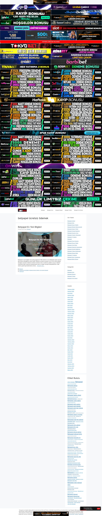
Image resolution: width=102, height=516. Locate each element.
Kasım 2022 (70, 335)
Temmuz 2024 (71, 311)
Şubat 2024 (70, 321)
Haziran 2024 (71, 313)
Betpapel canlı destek (74, 406)
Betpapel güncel (71, 428)
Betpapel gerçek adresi (75, 419)
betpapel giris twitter (79, 421)
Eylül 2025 (70, 293)
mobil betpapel (70, 502)
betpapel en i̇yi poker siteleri (72, 417)
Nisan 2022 (70, 347)
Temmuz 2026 (71, 289)
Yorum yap (21, 271)
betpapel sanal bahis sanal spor (72, 466)
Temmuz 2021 (71, 366)
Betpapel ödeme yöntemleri (73, 488)
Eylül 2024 (70, 307)
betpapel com (78, 416)
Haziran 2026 (71, 291)
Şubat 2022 (70, 351)
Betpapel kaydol (71, 443)
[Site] (25, 72)
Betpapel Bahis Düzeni (73, 259)
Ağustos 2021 (71, 364)
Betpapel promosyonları (74, 464)
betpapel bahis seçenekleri (72, 393)
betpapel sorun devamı (71, 469)
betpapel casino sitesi (71, 416)
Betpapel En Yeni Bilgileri (30, 227)
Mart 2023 (70, 327)
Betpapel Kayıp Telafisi (73, 225)
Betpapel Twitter (68, 210)
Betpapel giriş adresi (74, 425)
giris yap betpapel (71, 499)
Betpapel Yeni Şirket (72, 245)
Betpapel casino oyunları (75, 414)
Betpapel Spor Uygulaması (74, 257)
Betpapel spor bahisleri (79, 469)
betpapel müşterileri (80, 453)
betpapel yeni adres (71, 479)
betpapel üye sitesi (70, 492)
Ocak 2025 (70, 301)
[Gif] (51, 99)
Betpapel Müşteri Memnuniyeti (75, 227)
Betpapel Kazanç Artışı (73, 233)
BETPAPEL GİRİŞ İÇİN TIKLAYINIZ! (51, 41)
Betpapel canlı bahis (74, 400)
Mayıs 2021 (70, 370)
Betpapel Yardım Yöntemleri (74, 235)
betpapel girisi (71, 421)
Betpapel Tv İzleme (72, 237)
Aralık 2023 (70, 325)
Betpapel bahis (71, 390)
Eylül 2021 (70, 362)
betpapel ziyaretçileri (71, 486)
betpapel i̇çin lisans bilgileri (78, 439)
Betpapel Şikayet (59, 210)
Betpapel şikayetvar (73, 496)
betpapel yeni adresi (79, 479)
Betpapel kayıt (77, 443)
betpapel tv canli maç (79, 472)
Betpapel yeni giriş (72, 480)
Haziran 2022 (71, 343)
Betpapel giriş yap (73, 427)
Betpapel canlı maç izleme (75, 408)
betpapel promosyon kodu (74, 463)
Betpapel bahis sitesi (74, 395)
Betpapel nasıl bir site (74, 456)
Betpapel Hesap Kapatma (74, 231)
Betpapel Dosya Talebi (73, 243)
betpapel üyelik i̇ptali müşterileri (72, 491)
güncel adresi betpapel (72, 501)
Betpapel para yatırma (72, 459)
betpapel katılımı (80, 442)
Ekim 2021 (70, 360)
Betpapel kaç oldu (73, 447)
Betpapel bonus (72, 398)
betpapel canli (79, 398)
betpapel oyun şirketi (71, 458)
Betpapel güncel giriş (75, 434)
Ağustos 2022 (71, 339)
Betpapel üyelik (71, 489)
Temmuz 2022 (71, 341)
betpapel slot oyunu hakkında (72, 467)
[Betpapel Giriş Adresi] (22, 210)
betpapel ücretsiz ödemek (34, 270)
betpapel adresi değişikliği (72, 387)
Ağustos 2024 (71, 309)
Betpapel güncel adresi (74, 432)
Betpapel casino (71, 412)
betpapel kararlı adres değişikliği (73, 442)
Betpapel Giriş (50, 210)
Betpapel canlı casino (74, 404)
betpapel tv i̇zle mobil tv (76, 475)
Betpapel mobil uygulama (72, 453)
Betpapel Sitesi (81, 466)
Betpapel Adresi (71, 221)
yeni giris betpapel (71, 504)
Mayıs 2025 (70, 297)
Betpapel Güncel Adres (72, 430)
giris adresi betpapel (44, 270)
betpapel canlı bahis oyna (71, 402)
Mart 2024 (70, 319)
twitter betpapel (77, 502)
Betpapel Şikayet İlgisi (73, 253)
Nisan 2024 (70, 317)
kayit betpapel (81, 500)
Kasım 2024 (70, 303)
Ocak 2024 (70, 323)
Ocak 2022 (70, 353)
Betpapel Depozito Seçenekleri (75, 247)
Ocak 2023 (70, 331)
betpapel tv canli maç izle (73, 474)
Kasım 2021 (70, 358)
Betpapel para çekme (71, 461)
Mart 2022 (70, 349)
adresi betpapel (71, 382)
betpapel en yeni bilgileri (24, 270)
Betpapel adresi (72, 385)
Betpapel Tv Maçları (72, 255)
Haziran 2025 (71, 295)
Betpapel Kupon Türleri (73, 229)
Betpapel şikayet (73, 494)
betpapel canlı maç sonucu (72, 409)
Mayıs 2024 (70, 315)
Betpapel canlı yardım (72, 411)
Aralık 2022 (70, 333)
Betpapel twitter (72, 477)
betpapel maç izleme (78, 450)
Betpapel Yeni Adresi (78, 210)
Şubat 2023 (70, 329)
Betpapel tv (71, 472)
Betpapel (43, 210)
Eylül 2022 (70, 337)
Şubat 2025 (70, 299)
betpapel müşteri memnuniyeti (73, 454)
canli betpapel (70, 497)
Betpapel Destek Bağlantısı (74, 249)
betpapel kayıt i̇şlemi (71, 445)
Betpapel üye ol (80, 491)
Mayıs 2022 (70, 345)
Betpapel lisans (70, 448)
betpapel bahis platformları (79, 390)
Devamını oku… (40, 265)
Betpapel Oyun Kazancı (73, 241)
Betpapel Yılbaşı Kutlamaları (74, 251)
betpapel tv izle (70, 475)
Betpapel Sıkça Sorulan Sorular (73, 470)
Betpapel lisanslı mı (77, 448)
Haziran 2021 (71, 368)
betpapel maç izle (71, 450)
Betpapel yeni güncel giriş (75, 484)
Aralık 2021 (70, 356)
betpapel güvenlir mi (71, 439)
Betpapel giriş (71, 423)
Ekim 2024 (70, 305)
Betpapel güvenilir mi (74, 437)
